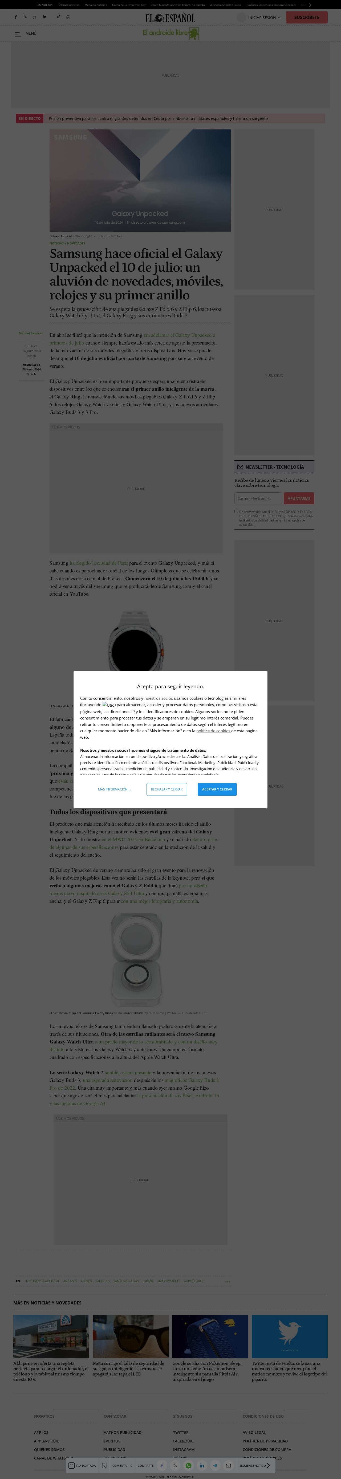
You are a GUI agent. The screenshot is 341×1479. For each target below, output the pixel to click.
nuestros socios (158, 698)
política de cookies (213, 730)
